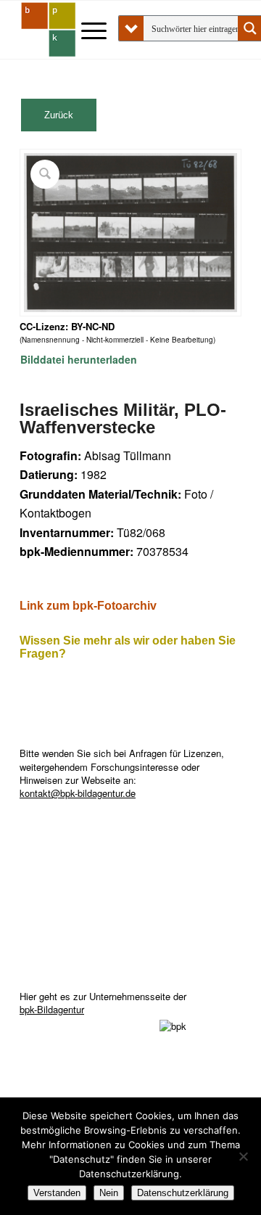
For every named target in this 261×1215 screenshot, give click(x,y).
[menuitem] (87, 30)
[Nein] (243, 1156)
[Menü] (87, 30)
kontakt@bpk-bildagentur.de (78, 793)
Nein (108, 1192)
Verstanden (56, 1192)
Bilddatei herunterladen (78, 359)
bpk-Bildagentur (52, 1009)
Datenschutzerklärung (182, 1192)
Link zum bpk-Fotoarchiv (88, 606)
